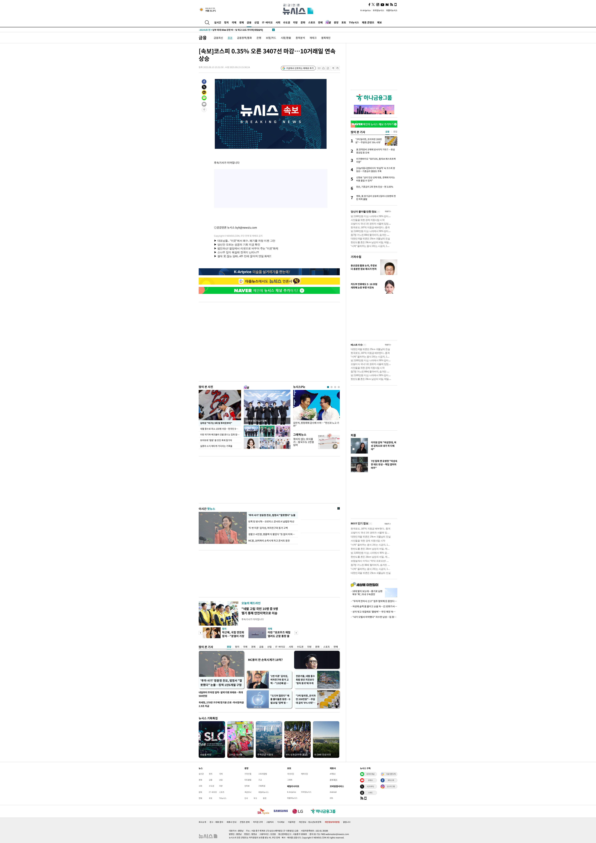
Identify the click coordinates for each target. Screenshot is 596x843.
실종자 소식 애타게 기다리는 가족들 (216, 445)
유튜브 (370, 780)
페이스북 (391, 780)
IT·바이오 (267, 22)
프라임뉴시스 (378, 10)
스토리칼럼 (262, 773)
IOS (331, 798)
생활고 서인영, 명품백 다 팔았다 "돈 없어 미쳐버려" (272, 534)
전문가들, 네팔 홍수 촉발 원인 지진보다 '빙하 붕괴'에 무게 (305, 679)
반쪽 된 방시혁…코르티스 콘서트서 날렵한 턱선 (271, 521)
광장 (336, 22)
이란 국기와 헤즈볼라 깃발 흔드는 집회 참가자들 (220, 434)
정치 (226, 22)
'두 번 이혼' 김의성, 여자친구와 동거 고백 (268, 528)
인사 (246, 798)
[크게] (337, 68)
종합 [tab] (395, 131)
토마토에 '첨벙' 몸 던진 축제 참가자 (216, 440)
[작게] (333, 68)
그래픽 (289, 779)
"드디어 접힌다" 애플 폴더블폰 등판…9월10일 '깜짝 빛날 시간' (280, 699)
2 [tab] (332, 387)
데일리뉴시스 (263, 792)
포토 (343, 22)
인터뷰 (247, 786)
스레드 (370, 792)
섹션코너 (247, 792)
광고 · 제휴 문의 (216, 822)
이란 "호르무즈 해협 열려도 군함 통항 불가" (279, 636)
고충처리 (270, 822)
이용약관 (291, 822)
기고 (260, 779)
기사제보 (280, 822)
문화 (303, 22)
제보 (379, 22)
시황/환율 (286, 38)
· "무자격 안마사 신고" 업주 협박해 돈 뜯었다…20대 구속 (374, 601)
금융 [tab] (387, 131)
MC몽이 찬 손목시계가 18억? (265, 660)
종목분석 (300, 38)
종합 (229, 646)
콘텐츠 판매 (245, 822)
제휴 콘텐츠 (368, 22)
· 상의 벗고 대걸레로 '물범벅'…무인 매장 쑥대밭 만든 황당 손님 (374, 611)
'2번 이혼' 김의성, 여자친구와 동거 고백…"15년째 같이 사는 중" (279, 679)
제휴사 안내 (231, 822)
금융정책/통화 (244, 38)
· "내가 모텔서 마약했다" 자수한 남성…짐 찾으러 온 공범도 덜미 (374, 616)
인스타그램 (391, 786)
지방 (295, 22)
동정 (264, 798)
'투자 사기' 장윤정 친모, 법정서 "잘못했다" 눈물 (271, 515)
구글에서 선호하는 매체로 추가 (300, 68)
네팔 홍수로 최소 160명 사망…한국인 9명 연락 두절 (220, 428)
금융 (249, 22)
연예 (320, 22)
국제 (234, 22)
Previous (200, 633)
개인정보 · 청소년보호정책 (310, 822)
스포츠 (311, 22)
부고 (255, 798)
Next (296, 633)
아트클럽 (247, 779)
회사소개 (202, 822)
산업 (256, 22)
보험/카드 (271, 38)
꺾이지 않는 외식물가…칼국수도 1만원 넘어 (303, 442)
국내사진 (290, 773)
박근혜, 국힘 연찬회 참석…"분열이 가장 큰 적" (233, 636)
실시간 (217, 22)
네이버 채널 (370, 774)
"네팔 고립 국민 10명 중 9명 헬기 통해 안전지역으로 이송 (260, 610)
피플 (353, 435)
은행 (259, 38)
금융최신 (218, 38)
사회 (278, 22)
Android (333, 792)
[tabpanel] (316, 409)
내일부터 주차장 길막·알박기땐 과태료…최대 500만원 (221, 694)
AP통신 (333, 773)
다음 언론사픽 (391, 774)
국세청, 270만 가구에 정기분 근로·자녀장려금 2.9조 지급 (221, 704)
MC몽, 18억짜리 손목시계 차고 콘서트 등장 (269, 540)
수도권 (286, 22)
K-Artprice (365, 10)
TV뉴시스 (354, 22)
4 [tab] (339, 387)
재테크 (313, 38)
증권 (230, 38)
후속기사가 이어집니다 (253, 619)
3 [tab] (335, 387)
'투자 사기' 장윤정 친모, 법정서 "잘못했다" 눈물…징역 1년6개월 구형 (221, 682)
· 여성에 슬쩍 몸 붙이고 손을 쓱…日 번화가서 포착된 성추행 (374, 606)
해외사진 (304, 773)
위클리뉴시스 (391, 10)
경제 (241, 22)
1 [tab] (328, 387)
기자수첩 (356, 257)
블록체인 (326, 38)
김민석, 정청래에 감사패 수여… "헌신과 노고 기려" (316, 424)
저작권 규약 (258, 822)
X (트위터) (370, 786)
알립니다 (346, 822)
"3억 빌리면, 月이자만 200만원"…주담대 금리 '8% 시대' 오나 (306, 699)
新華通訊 (333, 779)
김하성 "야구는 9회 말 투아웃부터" (216, 423)
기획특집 (261, 786)
